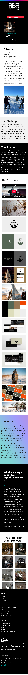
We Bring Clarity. (6, 623)
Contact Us (4, 613)
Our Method (4, 600)
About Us (3, 598)
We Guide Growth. (6, 634)
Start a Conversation (7, 615)
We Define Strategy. (7, 625)
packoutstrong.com (14, 56)
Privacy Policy (4, 671)
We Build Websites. (6, 629)
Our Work (4, 605)
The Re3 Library (5, 611)
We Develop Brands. (7, 627)
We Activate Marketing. (8, 631)
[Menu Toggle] (14, 13)
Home (3, 596)
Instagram (10, 58)
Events (3, 609)
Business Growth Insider (8, 607)
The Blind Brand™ (6, 603)
